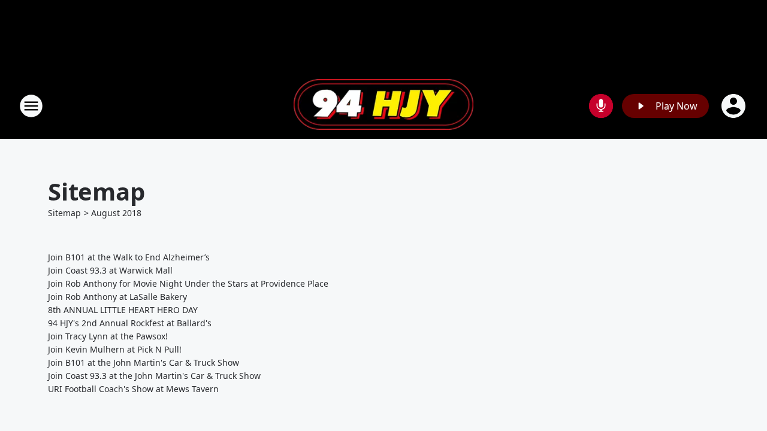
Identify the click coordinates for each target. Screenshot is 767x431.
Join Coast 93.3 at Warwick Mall (110, 270)
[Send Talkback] (601, 106)
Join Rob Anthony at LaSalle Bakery (117, 296)
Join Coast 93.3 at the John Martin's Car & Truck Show (154, 375)
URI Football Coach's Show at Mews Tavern (133, 388)
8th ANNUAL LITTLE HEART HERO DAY (123, 309)
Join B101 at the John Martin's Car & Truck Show (143, 362)
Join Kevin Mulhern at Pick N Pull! (115, 349)
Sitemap (64, 212)
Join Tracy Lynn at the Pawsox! (108, 336)
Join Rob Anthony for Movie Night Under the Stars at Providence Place (188, 283)
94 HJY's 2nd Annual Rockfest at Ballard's (130, 323)
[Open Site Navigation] (31, 106)
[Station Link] (383, 106)
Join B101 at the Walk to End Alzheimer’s (129, 257)
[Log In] (734, 106)
